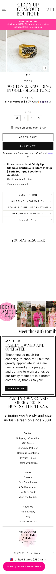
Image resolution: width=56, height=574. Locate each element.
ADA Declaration (28, 487)
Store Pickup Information (28, 207)
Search (28, 477)
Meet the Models (28, 497)
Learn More (16, 388)
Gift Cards (28, 443)
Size (28, 112)
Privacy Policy (28, 457)
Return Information (27, 213)
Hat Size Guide (28, 492)
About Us (28, 506)
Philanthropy (28, 511)
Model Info (28, 219)
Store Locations (28, 521)
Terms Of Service (28, 462)
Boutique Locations (28, 452)
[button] (28, 101)
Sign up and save (27, 552)
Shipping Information (28, 438)
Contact (28, 433)
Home (27, 80)
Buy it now (28, 146)
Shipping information (28, 201)
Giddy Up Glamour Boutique (28, 9)
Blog (28, 516)
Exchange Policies (28, 448)
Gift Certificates (28, 482)
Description (28, 195)
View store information (18, 184)
